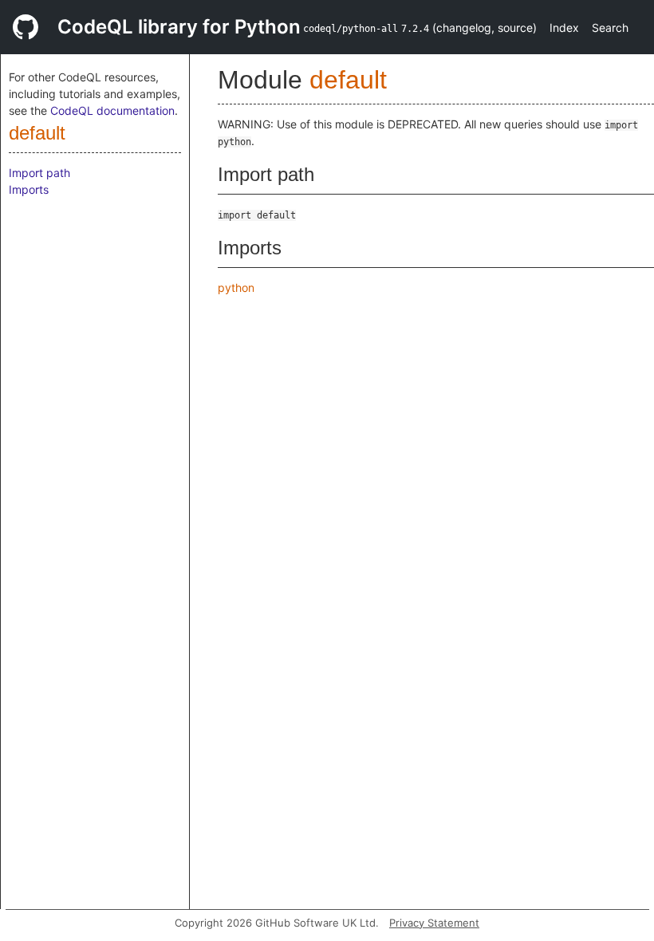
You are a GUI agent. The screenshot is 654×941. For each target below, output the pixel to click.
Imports (29, 189)
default (37, 133)
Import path (39, 172)
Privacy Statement (434, 922)
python (236, 287)
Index (564, 27)
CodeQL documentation (112, 110)
